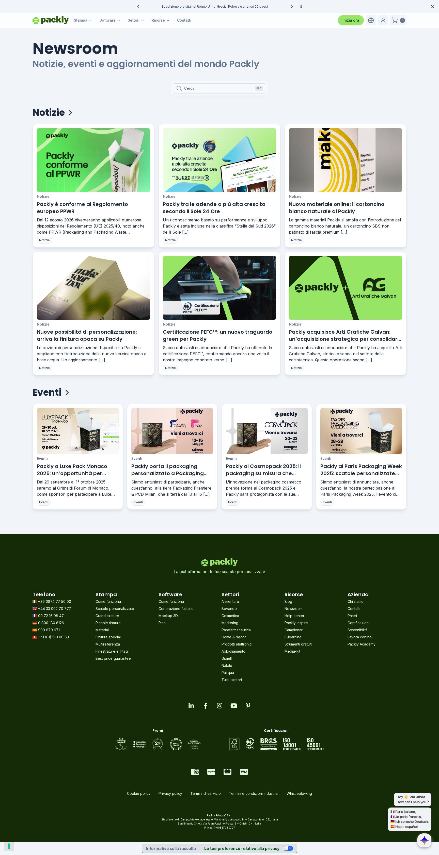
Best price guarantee (113, 658)
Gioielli (227, 658)
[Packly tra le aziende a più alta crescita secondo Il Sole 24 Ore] (219, 160)
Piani (162, 623)
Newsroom (294, 608)
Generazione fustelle (176, 608)
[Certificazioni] (276, 744)
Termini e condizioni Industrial (253, 793)
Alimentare (230, 601)
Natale (227, 665)
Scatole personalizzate (115, 608)
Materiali (102, 630)
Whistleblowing (299, 793)
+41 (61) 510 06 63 (53, 637)
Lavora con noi (360, 637)
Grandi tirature (107, 616)
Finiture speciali (108, 637)
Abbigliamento (233, 651)
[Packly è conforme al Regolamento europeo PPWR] (93, 160)
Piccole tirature (108, 623)
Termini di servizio (205, 793)
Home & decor (234, 637)
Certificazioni (358, 623)
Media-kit (292, 651)
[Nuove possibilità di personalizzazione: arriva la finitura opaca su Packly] (93, 288)
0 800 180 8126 (51, 623)
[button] (371, 20)
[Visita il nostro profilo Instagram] (219, 706)
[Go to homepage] (51, 20)
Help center (294, 616)
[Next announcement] (291, 6)
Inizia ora (350, 20)
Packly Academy (361, 644)
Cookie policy (138, 793)
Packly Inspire (296, 623)
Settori (133, 20)
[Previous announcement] (138, 6)
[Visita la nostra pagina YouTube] (234, 706)
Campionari (294, 630)
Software (108, 20)
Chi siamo (356, 601)
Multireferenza (108, 644)
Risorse (158, 20)
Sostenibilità (358, 630)
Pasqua (228, 672)
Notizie (43, 196)
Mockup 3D (168, 616)
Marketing (230, 623)
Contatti (184, 20)
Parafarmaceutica (236, 630)
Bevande (229, 608)
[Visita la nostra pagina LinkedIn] (191, 706)
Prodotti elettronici (237, 644)
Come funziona (108, 601)
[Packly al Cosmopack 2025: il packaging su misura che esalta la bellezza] (267, 431)
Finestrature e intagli (112, 651)
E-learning (293, 637)
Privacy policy (170, 793)
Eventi (42, 458)
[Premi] (157, 744)
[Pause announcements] (301, 6)
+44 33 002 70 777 (54, 608)
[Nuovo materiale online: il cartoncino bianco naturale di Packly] (345, 160)
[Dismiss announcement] (432, 6)
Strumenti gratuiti (298, 644)
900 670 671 (49, 630)
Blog (288, 601)
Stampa (80, 20)
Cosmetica (230, 616)
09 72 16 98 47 (51, 616)
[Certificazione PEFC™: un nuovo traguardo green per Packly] (219, 288)
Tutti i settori (232, 679)
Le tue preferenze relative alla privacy (241, 848)
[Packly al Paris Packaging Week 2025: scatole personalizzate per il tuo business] (361, 431)
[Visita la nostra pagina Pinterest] (248, 706)
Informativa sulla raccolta (171, 848)
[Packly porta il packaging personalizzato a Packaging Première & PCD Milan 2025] (172, 431)
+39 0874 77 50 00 (54, 601)
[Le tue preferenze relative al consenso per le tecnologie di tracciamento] (9, 846)
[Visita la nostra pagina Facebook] (205, 706)
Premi (352, 616)
